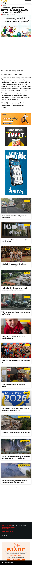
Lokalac (4, 5)
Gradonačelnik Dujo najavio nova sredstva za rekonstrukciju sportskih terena (15, 289)
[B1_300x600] (16, 195)
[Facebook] (6, 535)
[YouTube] (2, 535)
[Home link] (4, 2)
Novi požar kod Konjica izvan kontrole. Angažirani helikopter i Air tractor (14, 482)
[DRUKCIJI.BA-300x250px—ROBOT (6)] (16, 145)
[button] (16, 540)
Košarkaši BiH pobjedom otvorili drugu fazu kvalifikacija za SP (14, 265)
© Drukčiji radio (7, 525)
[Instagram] (4, 535)
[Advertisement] (16, 53)
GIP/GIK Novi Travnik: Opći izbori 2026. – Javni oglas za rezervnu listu (15, 409)
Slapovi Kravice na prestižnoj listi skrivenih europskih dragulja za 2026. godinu (15, 458)
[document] (16, 551)
